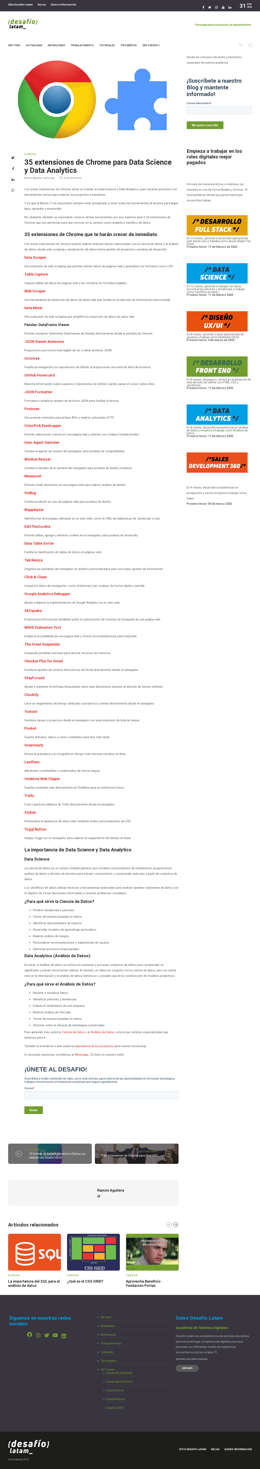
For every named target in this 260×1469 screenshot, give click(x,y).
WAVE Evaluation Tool (43, 627)
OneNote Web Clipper (42, 779)
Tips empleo (128, 45)
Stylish (30, 812)
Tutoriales (107, 45)
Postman (31, 409)
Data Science (115, 1390)
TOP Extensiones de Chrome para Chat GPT (130, 1155)
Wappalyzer (34, 510)
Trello (29, 795)
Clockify (31, 695)
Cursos (30, 154)
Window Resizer (37, 459)
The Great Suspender (42, 644)
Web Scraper (35, 291)
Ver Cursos (150, 45)
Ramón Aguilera (33, 178)
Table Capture (36, 274)
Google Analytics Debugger (47, 594)
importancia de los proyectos (94, 1046)
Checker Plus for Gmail (43, 661)
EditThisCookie (37, 526)
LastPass (32, 762)
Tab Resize (33, 560)
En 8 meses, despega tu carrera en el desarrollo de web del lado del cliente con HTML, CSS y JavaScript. (219, 382)
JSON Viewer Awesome (44, 341)
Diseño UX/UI (115, 1407)
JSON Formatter (38, 392)
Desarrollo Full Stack (119, 1373)
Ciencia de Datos (73, 1032)
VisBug (30, 493)
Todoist (30, 711)
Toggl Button (35, 829)
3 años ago (49, 178)
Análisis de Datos (102, 1032)
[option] (34, 1261)
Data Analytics (116, 1399)
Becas (42, 4)
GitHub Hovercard (39, 375)
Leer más (187, 1368)
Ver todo (14, 45)
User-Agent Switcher (42, 442)
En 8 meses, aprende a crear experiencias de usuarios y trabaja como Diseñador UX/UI (215, 337)
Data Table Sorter (39, 543)
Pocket (30, 728)
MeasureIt (32, 476)
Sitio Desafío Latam (20, 4)
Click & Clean (35, 577)
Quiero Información (63, 4)
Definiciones (56, 45)
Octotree (32, 358)
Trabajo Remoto (82, 45)
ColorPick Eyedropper (42, 425)
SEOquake (33, 610)
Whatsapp (81, 1054)
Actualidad (34, 45)
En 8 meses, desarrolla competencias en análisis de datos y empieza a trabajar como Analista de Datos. (217, 432)
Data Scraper (35, 257)
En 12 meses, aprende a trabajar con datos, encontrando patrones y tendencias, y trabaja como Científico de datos (216, 290)
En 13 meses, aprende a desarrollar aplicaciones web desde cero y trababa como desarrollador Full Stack (218, 242)
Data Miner (33, 308)
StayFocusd (34, 678)
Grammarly (33, 745)
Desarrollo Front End (119, 1381)
